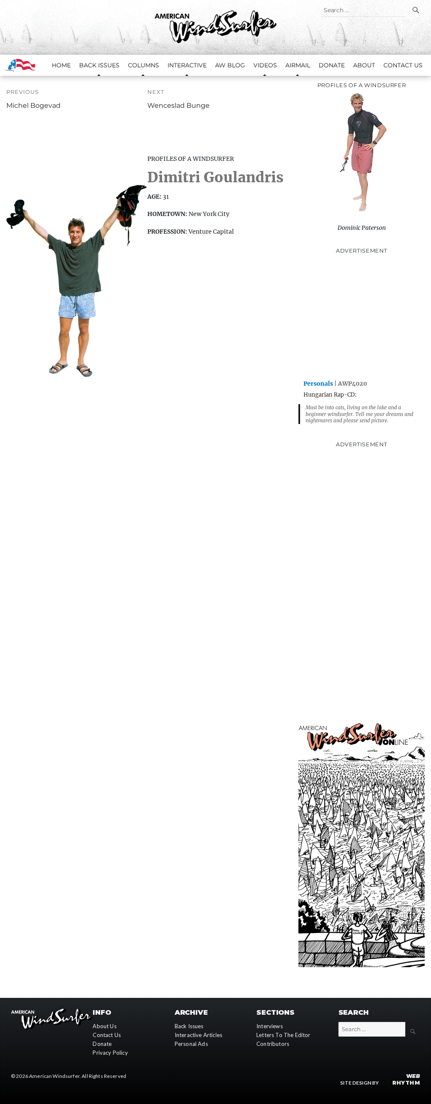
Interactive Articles (198, 1035)
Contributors (272, 1043)
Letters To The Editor (283, 1035)
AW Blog (230, 65)
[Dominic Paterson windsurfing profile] (361, 155)
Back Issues (189, 1026)
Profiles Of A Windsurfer (190, 159)
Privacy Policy (110, 1052)
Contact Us (403, 65)
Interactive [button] (187, 65)
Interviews (269, 1026)
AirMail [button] (297, 65)
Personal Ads (191, 1043)
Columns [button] (143, 65)
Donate (332, 65)
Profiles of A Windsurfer (361, 85)
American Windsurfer (54, 1076)
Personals (318, 383)
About (364, 65)
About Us (104, 1026)
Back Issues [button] (99, 65)
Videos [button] (265, 65)
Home (61, 65)
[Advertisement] (361, 316)
